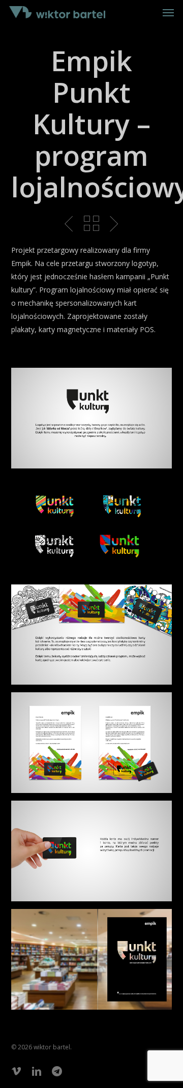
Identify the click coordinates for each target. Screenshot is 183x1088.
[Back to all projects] (91, 223)
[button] (168, 12)
